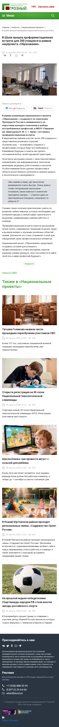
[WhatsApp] (16, 57)
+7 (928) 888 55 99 (17, 685)
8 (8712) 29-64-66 (16, 689)
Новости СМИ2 (9, 272)
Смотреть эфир (46, 6)
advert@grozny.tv (14, 693)
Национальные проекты (33, 27)
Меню (10, 15)
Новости (15, 27)
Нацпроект (29, 264)
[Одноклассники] (11, 57)
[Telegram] (22, 57)
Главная (5, 27)
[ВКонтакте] (5, 57)
